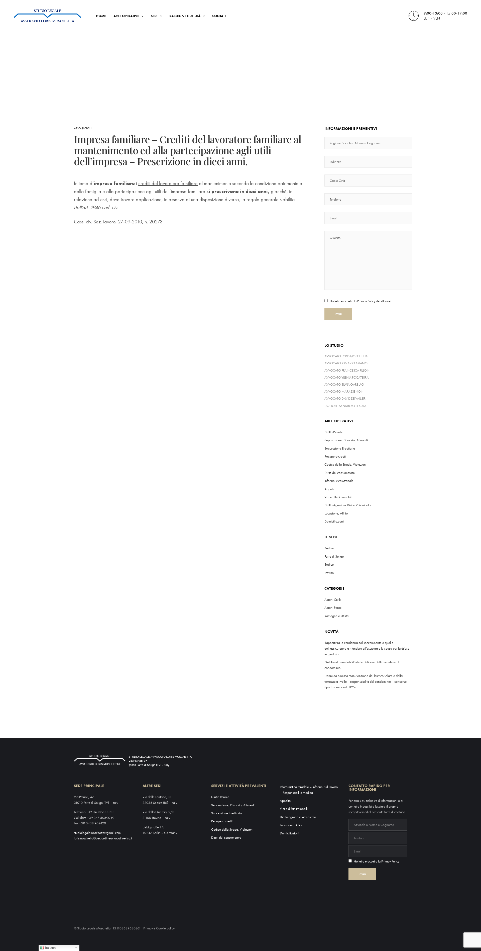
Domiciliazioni (334, 521)
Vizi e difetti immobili (338, 497)
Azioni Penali (333, 607)
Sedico (329, 564)
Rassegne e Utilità (184, 16)
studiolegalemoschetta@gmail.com (97, 832)
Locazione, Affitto (336, 513)
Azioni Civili (82, 128)
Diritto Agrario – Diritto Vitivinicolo (347, 505)
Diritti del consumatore (339, 472)
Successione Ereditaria (339, 448)
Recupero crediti (335, 456)
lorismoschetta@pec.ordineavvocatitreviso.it (103, 838)
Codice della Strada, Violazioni (345, 464)
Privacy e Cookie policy (159, 928)
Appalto (329, 489)
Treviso (329, 572)
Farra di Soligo (334, 556)
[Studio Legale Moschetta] (47, 15)
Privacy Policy (366, 301)
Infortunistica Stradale (338, 480)
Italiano (50, 948)
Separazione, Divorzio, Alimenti (346, 440)
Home (101, 16)
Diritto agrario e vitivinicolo (298, 817)
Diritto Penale (333, 432)
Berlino (329, 548)
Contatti (219, 16)
